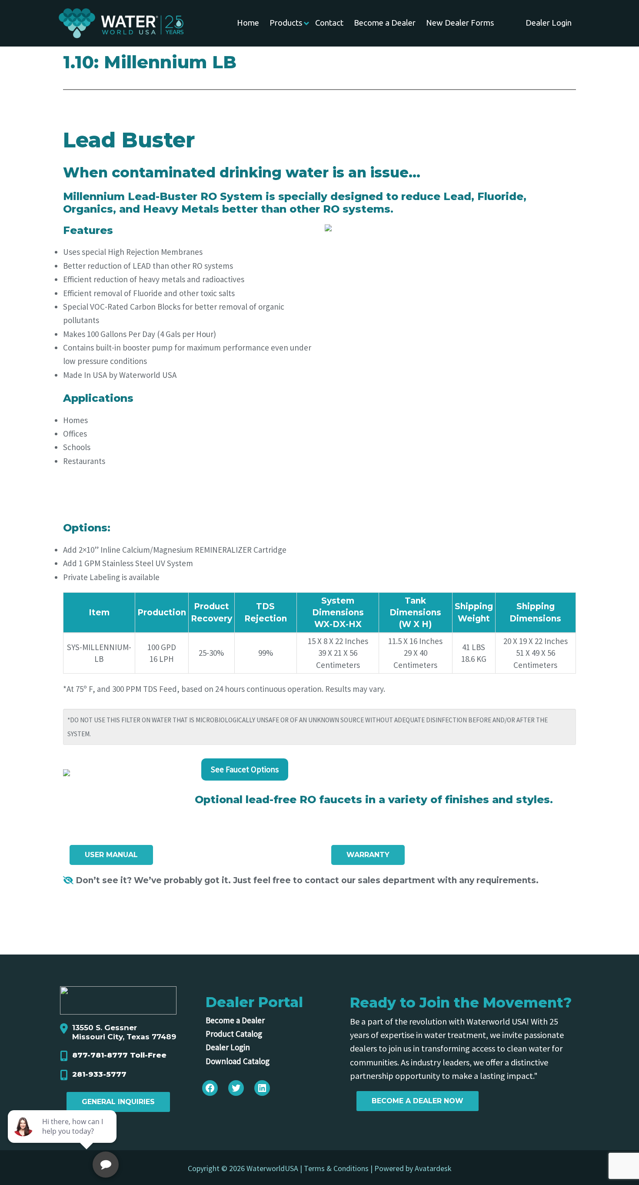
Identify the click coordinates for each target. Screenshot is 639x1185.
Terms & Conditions (336, 1168)
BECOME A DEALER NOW (417, 1101)
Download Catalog (238, 1061)
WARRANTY (367, 855)
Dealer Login (228, 1047)
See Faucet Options (245, 769)
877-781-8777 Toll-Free (119, 1055)
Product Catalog (234, 1033)
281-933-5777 (99, 1074)
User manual (111, 855)
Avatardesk (433, 1168)
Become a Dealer (235, 1020)
